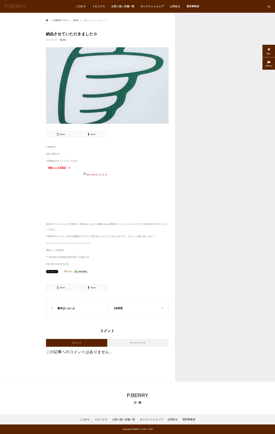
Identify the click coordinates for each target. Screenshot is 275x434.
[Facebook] (140, 402)
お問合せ (175, 6)
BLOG (63, 40)
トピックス (98, 6)
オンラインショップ (152, 6)
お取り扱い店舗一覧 (122, 6)
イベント (57, 224)
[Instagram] (135, 402)
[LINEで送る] (81, 271)
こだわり (81, 6)
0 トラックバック (137, 343)
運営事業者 (193, 6)
